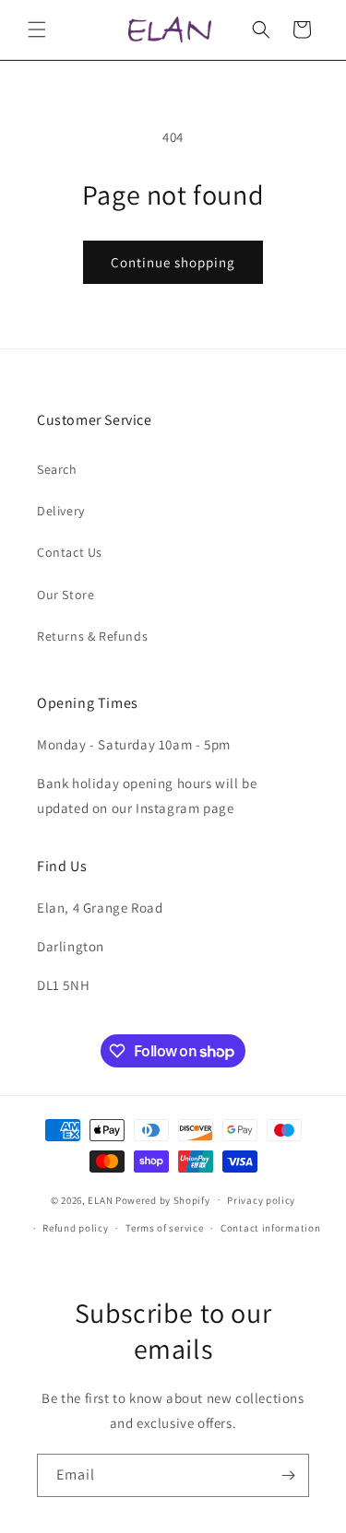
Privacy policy (261, 1200)
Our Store (65, 594)
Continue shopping (173, 262)
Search (57, 469)
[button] (37, 29)
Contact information (270, 1227)
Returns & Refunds (92, 636)
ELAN (100, 1199)
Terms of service (164, 1227)
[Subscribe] (288, 1475)
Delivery (61, 510)
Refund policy (75, 1227)
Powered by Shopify (162, 1199)
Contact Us (69, 552)
